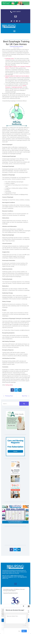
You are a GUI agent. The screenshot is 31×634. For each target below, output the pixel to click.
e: (13, 58)
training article (8, 385)
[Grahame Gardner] (15, 474)
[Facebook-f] (14, 21)
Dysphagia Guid (9, 58)
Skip (19, 631)
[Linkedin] (16, 21)
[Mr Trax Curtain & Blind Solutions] (15, 481)
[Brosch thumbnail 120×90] (15, 490)
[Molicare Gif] (15, 4)
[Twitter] (11, 21)
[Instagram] (19, 21)
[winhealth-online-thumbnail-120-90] (15, 467)
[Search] (24, 404)
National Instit (8, 76)
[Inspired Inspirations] (15, 497)
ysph (13, 87)
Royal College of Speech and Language (15, 66)
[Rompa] (15, 429)
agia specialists (18, 87)
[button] (28, 606)
